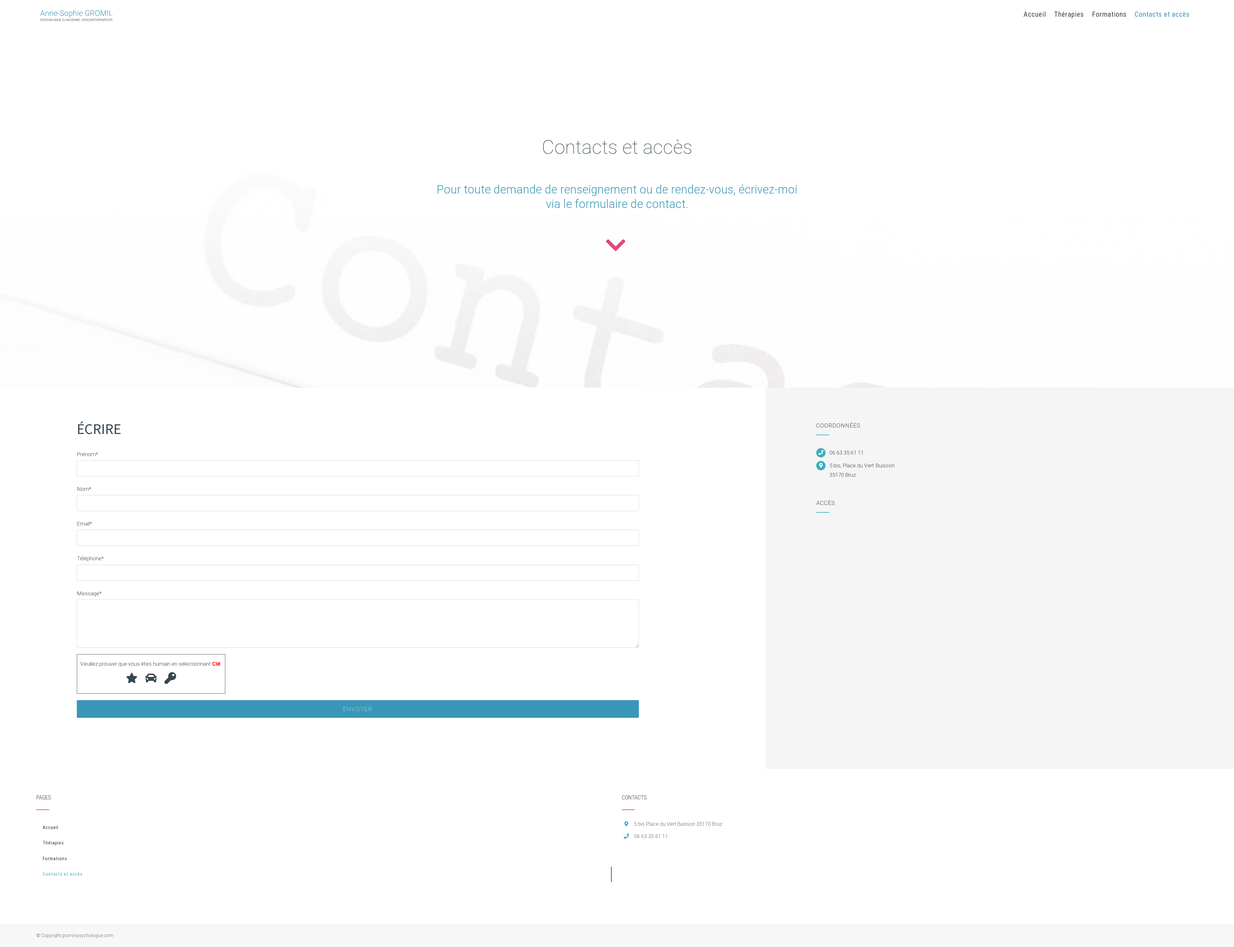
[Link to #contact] (615, 245)
